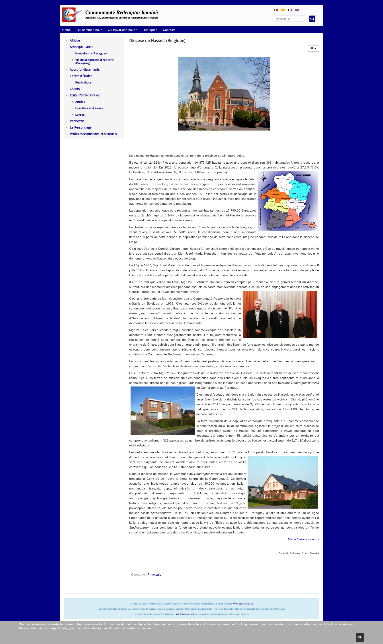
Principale (154, 574)
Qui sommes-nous (89, 30)
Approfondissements (85, 69)
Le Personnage (81, 127)
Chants (75, 89)
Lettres (80, 115)
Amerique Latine (81, 47)
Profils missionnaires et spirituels (93, 134)
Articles (80, 102)
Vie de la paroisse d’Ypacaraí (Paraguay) (94, 61)
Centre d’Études (81, 76)
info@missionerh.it (185, 613)
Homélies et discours (89, 108)
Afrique (75, 40)
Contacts (169, 30)
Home (66, 30)
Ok (360, 637)
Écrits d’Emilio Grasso (85, 95)
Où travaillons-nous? (122, 30)
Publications (83, 82)
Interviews (77, 121)
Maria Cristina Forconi (303, 539)
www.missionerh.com (243, 603)
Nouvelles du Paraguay (91, 53)
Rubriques (150, 30)
